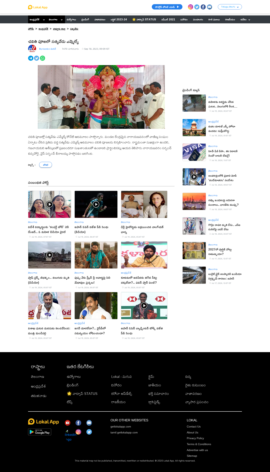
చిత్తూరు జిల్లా (59, 28)
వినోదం (116, 385)
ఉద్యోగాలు (74, 376)
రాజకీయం (118, 402)
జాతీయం (154, 385)
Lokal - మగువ (121, 376)
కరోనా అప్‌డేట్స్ (121, 393)
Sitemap (192, 455)
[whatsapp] (43, 60)
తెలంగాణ (53, 19)
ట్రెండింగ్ (72, 385)
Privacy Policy (195, 438)
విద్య (188, 376)
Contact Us (194, 426)
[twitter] (37, 60)
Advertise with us (197, 450)
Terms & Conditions (199, 444)
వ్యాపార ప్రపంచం (197, 402)
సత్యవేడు (74, 28)
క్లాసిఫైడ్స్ (154, 402)
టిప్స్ (70, 402)
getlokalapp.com (120, 426)
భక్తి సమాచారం (158, 393)
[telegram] (31, 60)
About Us (192, 432)
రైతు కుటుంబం (195, 385)
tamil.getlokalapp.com (124, 432)
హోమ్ (31, 28)
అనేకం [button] (243, 19)
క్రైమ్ (151, 376)
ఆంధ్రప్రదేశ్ (34, 19)
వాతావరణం (193, 393)
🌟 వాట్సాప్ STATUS (82, 393)
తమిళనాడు (38, 395)
